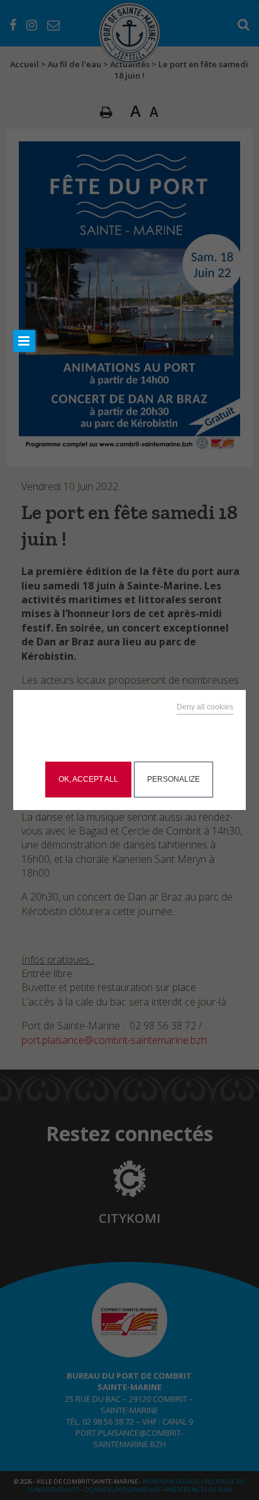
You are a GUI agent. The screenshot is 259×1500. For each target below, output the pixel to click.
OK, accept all (88, 779)
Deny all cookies (205, 707)
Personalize (173, 779)
